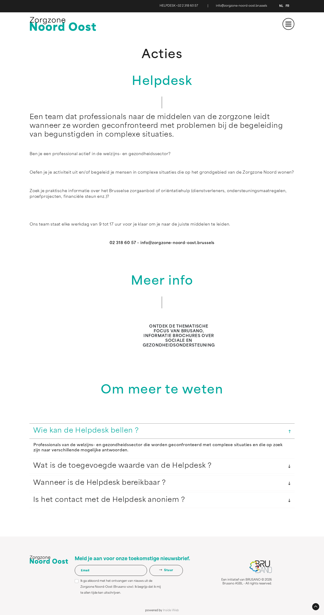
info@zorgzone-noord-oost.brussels (241, 6)
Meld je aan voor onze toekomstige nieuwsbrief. (132, 559)
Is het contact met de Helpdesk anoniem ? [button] (109, 500)
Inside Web (171, 610)
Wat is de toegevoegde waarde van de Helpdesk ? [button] (122, 466)
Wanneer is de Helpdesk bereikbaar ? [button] (99, 483)
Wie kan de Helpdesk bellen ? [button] (86, 431)
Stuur (168, 570)
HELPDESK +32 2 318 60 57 (179, 6)
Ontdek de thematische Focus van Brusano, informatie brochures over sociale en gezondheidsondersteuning (179, 336)
